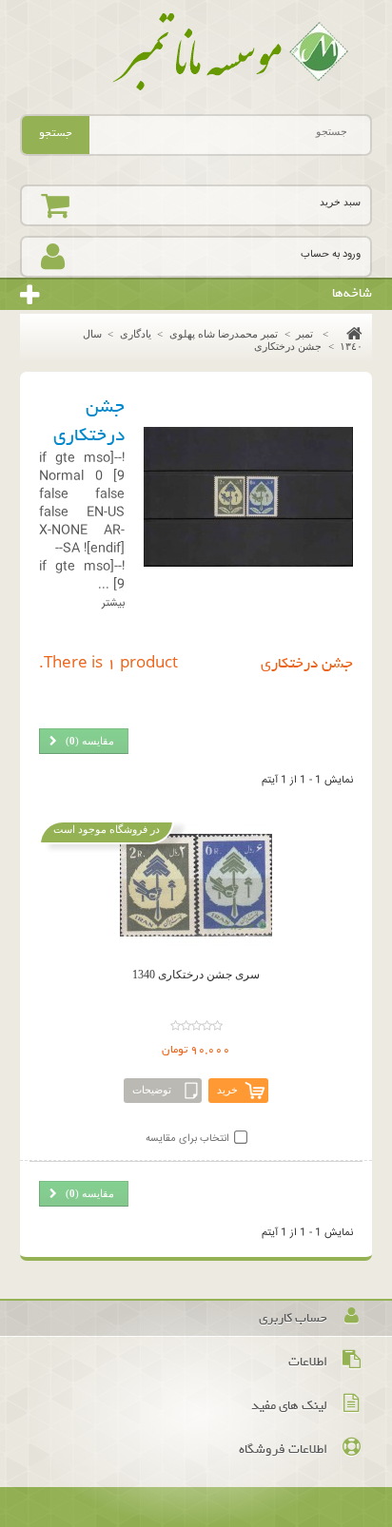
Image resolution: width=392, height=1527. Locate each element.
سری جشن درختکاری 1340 (196, 974)
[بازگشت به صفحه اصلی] (350, 333)
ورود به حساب (331, 254)
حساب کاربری (293, 1318)
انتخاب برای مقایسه (187, 1139)
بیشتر (113, 603)
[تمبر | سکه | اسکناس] (196, 52)
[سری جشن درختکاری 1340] (196, 885)
